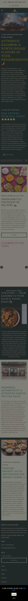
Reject (14, 598)
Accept (14, 594)
